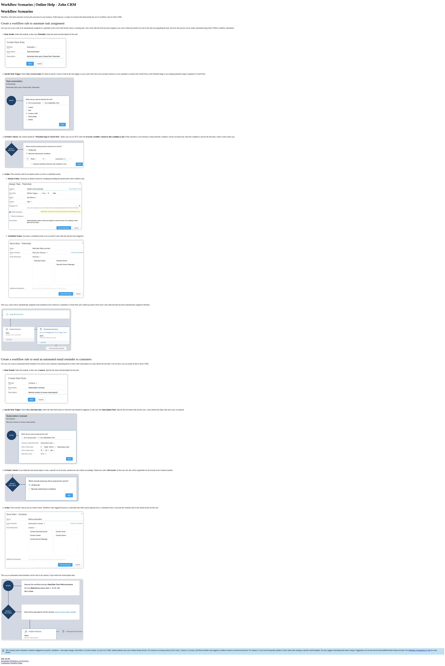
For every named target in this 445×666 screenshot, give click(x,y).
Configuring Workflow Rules (11, 663)
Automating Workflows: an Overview (15, 661)
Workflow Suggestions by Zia (419, 650)
